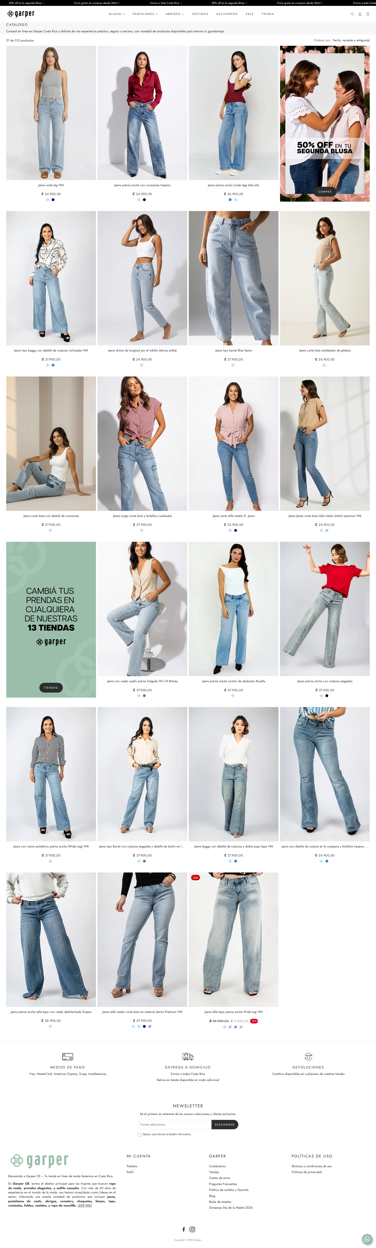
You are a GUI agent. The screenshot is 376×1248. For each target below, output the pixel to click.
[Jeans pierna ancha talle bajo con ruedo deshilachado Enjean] (51, 939)
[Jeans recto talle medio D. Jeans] (233, 443)
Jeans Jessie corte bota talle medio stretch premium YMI (325, 516)
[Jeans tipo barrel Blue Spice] (233, 278)
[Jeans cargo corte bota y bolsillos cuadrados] (142, 443)
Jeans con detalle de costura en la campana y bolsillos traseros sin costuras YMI (325, 847)
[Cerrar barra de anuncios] (372, 3)
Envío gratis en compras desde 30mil (96, 3)
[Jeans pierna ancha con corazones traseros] (142, 113)
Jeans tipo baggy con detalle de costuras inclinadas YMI (51, 351)
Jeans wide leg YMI (51, 185)
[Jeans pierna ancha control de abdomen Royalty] (233, 609)
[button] (351, 14)
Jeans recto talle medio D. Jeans (234, 516)
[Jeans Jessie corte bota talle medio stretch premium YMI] (325, 443)
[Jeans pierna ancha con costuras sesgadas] (325, 609)
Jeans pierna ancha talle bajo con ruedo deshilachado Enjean (51, 1012)
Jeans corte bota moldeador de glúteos (325, 351)
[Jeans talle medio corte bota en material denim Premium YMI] (142, 939)
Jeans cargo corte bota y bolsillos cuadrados (142, 516)
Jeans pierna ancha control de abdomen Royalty (233, 681)
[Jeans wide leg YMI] (51, 113)
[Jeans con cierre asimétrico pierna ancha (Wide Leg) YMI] (51, 774)
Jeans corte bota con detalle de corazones (51, 516)
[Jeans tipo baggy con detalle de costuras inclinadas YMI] (51, 278)
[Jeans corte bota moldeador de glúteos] (325, 278)
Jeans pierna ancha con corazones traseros (142, 185)
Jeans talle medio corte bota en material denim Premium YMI (142, 1012)
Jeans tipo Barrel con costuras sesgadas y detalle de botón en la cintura (142, 847)
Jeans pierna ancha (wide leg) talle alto (233, 185)
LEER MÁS (85, 1205)
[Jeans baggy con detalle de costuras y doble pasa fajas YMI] (233, 774)
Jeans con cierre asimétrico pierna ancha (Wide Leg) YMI (51, 847)
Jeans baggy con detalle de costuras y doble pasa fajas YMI (233, 847)
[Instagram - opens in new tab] (192, 1229)
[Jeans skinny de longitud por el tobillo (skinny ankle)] (142, 278)
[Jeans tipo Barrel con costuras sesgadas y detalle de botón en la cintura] (142, 774)
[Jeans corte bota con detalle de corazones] (51, 443)
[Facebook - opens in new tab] (183, 1229)
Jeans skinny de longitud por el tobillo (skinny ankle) (142, 351)
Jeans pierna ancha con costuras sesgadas (324, 681)
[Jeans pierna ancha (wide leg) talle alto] (233, 113)
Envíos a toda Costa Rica (164, 3)
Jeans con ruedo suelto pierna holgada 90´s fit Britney (142, 681)
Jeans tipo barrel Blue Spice (233, 351)
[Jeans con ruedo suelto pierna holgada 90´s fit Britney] (142, 609)
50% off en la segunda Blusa (25, 3)
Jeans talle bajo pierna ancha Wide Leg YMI (234, 1012)
